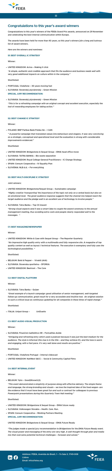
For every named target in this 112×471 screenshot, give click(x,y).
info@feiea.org (36, 461)
